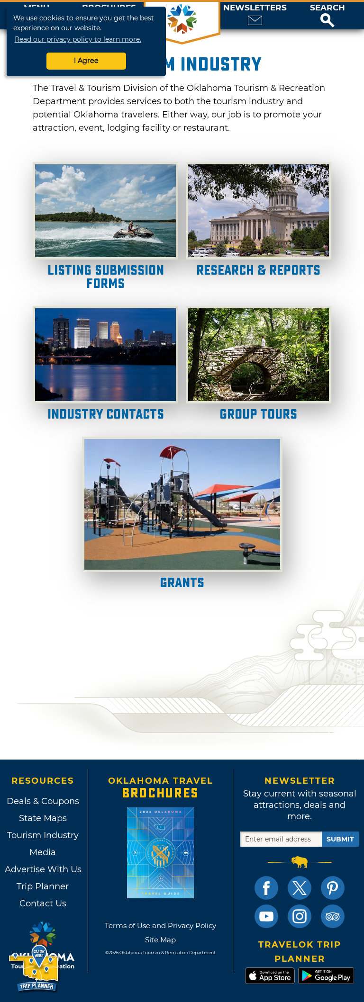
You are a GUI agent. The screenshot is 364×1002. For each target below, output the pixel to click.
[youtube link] (266, 916)
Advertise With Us (43, 869)
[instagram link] (299, 916)
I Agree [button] (86, 60)
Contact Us (42, 903)
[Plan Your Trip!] (34, 968)
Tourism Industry (43, 835)
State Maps (43, 818)
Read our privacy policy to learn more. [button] (78, 39)
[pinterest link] (333, 888)
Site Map (160, 939)
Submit (340, 839)
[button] (327, 15)
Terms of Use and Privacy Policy (160, 925)
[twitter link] (299, 888)
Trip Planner (43, 886)
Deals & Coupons (43, 801)
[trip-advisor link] (333, 916)
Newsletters (255, 7)
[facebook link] (266, 888)
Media (42, 852)
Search (327, 7)
